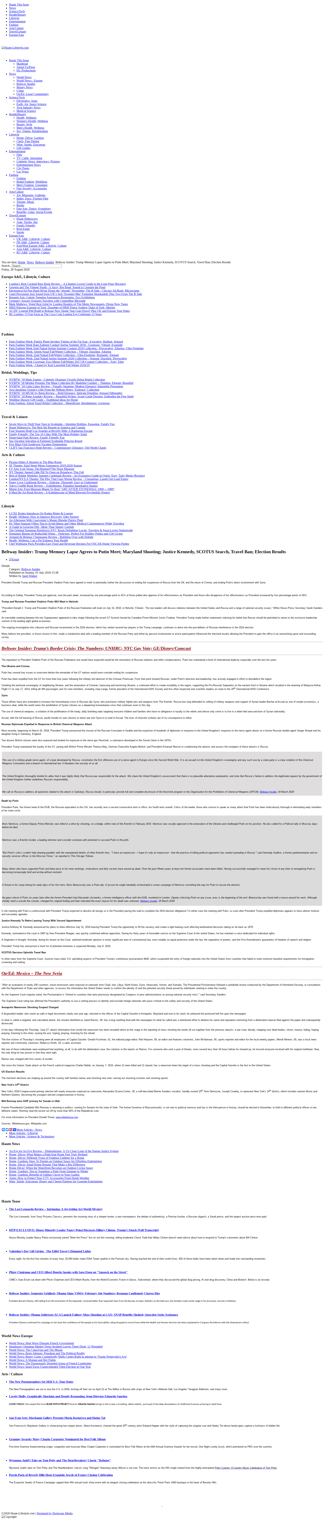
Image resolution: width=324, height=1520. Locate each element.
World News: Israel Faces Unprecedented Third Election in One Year (50, 1366)
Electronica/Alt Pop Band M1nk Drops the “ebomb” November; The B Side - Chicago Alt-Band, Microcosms (74, 290)
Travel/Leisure (17, 31)
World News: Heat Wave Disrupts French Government (41, 1343)
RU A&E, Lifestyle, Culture (33, 252)
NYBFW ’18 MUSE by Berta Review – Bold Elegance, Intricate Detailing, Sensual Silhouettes (65, 393)
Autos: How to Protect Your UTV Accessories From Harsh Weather (49, 1178)
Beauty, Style (24, 124)
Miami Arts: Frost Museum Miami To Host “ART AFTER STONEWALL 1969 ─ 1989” (62, 489)
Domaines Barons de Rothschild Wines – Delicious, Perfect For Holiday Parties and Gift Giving (66, 533)
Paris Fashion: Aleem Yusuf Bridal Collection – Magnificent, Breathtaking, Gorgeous (59, 403)
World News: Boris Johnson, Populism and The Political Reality (47, 1353)
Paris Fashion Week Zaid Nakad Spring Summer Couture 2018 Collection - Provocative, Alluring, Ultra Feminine (76, 348)
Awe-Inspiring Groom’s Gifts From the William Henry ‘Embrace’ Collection (54, 389)
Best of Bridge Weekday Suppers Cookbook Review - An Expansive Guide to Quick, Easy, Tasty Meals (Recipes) (77, 475)
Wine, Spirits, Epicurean (30, 144)
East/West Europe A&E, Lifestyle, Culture (41, 245)
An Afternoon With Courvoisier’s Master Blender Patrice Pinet (46, 520)
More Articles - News (29, 1129)
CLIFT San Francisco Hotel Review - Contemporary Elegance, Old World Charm (57, 447)
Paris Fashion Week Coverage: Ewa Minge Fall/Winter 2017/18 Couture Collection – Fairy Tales (66, 361)
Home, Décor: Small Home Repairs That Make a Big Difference (47, 1164)
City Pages (22, 168)
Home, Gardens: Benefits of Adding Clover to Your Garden (44, 1174)
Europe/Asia (16, 35)
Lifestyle (14, 18)
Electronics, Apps (26, 100)
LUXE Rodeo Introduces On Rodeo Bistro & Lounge (41, 513)
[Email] (14, 559)
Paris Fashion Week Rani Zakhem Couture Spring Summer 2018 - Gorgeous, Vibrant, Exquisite (66, 345)
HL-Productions (26, 70)
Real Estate (23, 228)
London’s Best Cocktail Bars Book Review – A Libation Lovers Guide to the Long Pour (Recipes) (67, 284)
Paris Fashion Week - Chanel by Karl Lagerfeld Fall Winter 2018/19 (49, 365)
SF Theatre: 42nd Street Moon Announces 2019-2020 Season (45, 465)
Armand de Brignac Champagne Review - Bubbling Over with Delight (51, 537)
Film (19, 154)
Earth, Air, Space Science (31, 104)
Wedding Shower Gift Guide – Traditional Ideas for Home (43, 399)
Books (20, 205)
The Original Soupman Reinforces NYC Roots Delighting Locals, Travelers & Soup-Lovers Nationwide (71, 530)
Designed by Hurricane (51, 1513)
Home (21, 262)
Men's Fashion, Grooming (31, 185)
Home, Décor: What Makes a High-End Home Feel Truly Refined (48, 1154)
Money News (24, 87)
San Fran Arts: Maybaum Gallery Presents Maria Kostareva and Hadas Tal (57, 1417)
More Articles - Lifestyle (23, 1133)
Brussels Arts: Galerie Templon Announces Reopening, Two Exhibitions (52, 297)
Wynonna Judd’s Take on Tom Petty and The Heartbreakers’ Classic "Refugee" (60, 1460)
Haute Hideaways (27, 218)
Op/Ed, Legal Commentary (32, 94)
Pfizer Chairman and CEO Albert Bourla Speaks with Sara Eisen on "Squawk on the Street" (68, 1272)
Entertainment (17, 21)
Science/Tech (17, 11)
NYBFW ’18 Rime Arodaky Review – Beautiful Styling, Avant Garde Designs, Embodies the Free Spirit (71, 396)
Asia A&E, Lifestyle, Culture (33, 249)
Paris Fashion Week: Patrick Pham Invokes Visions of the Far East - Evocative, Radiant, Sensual (66, 341)
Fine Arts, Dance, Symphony (33, 208)
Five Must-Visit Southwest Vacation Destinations (38, 444)
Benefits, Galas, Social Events (34, 212)
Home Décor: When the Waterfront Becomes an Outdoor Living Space (51, 1168)
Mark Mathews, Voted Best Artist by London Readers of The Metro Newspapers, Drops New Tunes (68, 304)
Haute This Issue (19, 4)
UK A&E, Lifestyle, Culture (33, 239)
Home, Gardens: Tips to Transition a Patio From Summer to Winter (48, 1171)
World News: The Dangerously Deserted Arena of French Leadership (50, 1363)
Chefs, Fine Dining (27, 141)
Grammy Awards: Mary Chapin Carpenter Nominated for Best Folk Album (57, 1439)
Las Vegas (22, 171)
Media (69, 1513)
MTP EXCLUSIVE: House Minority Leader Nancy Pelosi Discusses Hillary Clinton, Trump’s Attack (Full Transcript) (84, 1230)
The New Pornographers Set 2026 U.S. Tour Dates (41, 1381)
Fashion (13, 24)
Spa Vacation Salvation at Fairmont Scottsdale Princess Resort (45, 441)
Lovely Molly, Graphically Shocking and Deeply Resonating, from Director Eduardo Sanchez (68, 1396)
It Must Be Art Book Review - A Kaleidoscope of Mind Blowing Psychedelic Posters (59, 492)
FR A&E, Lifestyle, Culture (32, 242)
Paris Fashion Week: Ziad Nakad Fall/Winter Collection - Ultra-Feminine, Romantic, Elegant (64, 355)
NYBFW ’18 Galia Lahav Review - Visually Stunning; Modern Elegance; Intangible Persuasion (66, 386)
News (12, 8)
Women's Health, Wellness (32, 121)
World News (24, 77)
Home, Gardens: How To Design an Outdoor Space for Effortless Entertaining (55, 1161)
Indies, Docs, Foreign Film (32, 198)
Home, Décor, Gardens (30, 137)
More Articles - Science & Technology (32, 1136)
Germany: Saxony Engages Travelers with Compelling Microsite (47, 300)
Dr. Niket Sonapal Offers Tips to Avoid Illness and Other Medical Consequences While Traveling (66, 523)
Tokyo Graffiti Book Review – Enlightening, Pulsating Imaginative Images (53, 485)
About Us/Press (25, 67)
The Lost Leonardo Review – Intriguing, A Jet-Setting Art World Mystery (56, 1209)
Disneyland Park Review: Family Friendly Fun (36, 437)
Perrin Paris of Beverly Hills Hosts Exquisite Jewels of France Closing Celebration (61, 1475)
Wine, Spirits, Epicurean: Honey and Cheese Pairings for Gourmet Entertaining (56, 1181)
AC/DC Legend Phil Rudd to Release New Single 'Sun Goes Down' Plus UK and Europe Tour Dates (69, 310)
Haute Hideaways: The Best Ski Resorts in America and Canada (47, 427)
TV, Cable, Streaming (29, 158)
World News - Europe (29, 80)
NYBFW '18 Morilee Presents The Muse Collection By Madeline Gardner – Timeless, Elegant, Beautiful (71, 383)
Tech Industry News (28, 107)
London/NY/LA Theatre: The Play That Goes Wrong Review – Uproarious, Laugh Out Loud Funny (68, 479)
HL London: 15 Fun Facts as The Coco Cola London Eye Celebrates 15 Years (55, 314)
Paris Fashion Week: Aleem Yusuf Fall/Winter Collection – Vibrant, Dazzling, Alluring (60, 351)
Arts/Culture (16, 28)
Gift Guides (23, 148)
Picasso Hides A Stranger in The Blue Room (35, 462)
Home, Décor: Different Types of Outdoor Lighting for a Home (46, 1157)
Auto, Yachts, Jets (27, 222)
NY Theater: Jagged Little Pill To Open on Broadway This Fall (46, 472)
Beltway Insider (25, 84)
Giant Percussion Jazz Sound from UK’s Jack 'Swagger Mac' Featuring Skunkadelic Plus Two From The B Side (75, 294)
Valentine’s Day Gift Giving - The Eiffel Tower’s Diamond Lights (50, 1251)
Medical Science (26, 111)
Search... (7, 265)
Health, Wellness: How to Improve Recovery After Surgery (44, 516)
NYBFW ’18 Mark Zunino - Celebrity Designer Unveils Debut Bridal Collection (57, 379)
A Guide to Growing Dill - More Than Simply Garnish (41, 527)
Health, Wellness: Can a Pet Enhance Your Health (38, 540)
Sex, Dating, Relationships (32, 131)
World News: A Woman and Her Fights (32, 1360)
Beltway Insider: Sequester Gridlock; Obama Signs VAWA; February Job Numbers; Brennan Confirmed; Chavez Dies (84, 1293)
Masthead (22, 63)
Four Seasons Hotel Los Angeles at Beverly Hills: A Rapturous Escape (51, 430)
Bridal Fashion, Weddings (31, 181)
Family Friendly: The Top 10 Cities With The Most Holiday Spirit (48, 434)
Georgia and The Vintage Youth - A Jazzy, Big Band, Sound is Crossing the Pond (57, 287)
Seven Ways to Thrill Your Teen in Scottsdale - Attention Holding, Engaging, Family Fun (62, 424)
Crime (20, 90)
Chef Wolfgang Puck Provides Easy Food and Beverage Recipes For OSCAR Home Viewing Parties (69, 543)
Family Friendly (25, 225)
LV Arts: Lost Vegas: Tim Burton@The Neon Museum (41, 468)
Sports (20, 232)
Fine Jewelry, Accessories (31, 188)
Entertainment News (28, 164)
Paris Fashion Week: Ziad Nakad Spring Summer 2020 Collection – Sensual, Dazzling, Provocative (68, 358)
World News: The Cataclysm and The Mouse (36, 1350)
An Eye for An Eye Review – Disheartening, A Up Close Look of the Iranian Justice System (63, 1151)
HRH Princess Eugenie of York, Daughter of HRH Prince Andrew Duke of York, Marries (62, 307)
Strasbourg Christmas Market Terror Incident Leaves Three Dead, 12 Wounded (56, 1346)
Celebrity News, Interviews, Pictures (38, 161)
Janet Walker (29, 576)
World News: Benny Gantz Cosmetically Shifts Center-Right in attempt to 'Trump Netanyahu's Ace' (68, 1356)
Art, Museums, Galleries (30, 195)
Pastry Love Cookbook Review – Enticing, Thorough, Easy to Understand (53, 482)
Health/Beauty (17, 14)
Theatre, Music (25, 202)
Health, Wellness (26, 117)
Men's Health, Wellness (30, 127)
